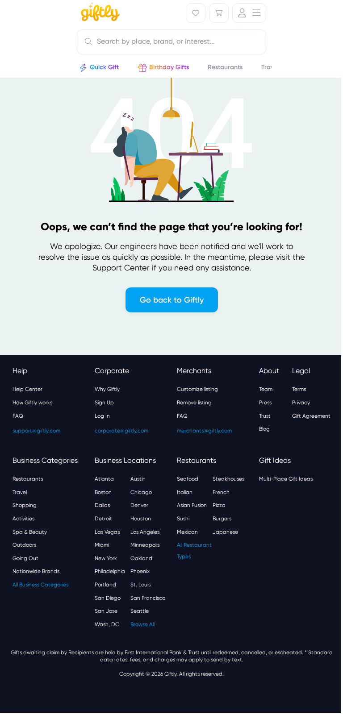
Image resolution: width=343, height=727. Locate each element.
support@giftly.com (36, 431)
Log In (102, 416)
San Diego (108, 598)
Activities (23, 518)
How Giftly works (32, 402)
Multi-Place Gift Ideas (286, 479)
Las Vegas (107, 532)
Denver (139, 505)
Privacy (301, 402)
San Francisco (147, 598)
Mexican (187, 532)
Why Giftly (107, 389)
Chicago (141, 492)
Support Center (121, 267)
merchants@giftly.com (204, 431)
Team (265, 389)
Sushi (183, 518)
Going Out (25, 558)
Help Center (27, 389)
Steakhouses (228, 479)
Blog (264, 429)
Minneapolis (144, 545)
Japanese (225, 532)
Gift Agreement (311, 416)
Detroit (103, 518)
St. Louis (140, 585)
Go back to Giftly (172, 300)
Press (265, 402)
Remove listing (194, 402)
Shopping (25, 505)
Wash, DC (107, 624)
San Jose (106, 611)
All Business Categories (40, 585)
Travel (20, 492)
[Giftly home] (99, 13)
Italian (184, 492)
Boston (103, 492)
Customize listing (197, 389)
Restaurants (28, 479)
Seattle (139, 611)
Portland (105, 585)
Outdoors (24, 545)
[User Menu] (249, 13)
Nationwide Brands (36, 571)
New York (106, 558)
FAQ (18, 416)
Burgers (222, 518)
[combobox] (171, 42)
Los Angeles (144, 532)
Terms (299, 389)
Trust (265, 416)
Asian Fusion (192, 505)
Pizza (219, 505)
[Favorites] (195, 13)
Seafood (187, 479)
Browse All (142, 624)
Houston (140, 518)
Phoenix (140, 571)
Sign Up (104, 402)
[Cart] (219, 13)
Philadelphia (110, 571)
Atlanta (104, 479)
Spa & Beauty (30, 532)
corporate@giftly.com (121, 431)
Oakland (141, 558)
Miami (102, 545)
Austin (138, 479)
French (221, 492)
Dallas (102, 505)
